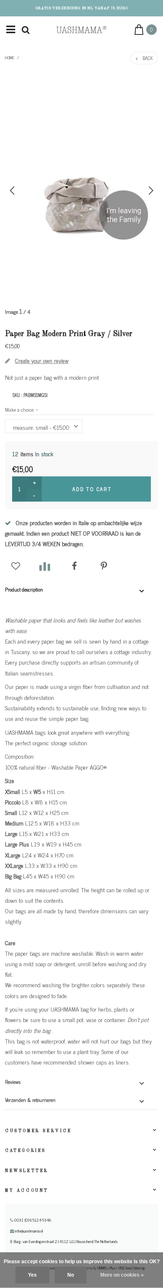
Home (10, 57)
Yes (32, 1275)
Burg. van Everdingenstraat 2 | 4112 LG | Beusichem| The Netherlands (65, 1241)
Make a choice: (21, 409)
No (70, 1275)
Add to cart (92, 489)
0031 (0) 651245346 (32, 1220)
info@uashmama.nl (29, 1231)
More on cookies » (122, 1275)
